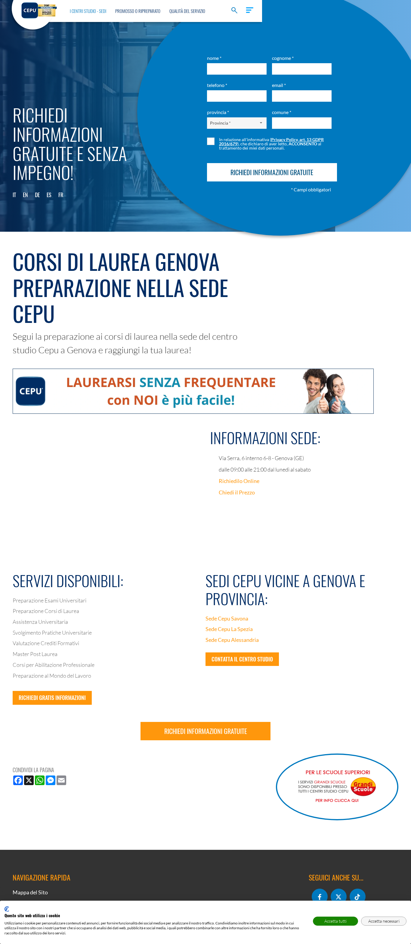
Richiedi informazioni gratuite (205, 731)
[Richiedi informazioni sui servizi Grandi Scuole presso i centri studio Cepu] (337, 787)
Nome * (214, 58)
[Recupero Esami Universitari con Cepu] (39, 9)
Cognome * (283, 58)
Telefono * (217, 85)
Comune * (281, 112)
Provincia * (218, 112)
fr (60, 195)
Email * (279, 85)
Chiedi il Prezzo (237, 492)
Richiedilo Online (239, 481)
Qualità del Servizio (187, 11)
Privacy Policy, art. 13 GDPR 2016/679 (271, 141)
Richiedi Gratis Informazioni (52, 697)
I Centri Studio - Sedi (88, 11)
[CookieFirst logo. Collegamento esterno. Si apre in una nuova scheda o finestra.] (7, 909)
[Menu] (250, 10)
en (25, 195)
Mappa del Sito (30, 892)
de (37, 195)
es (49, 195)
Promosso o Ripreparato (137, 11)
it (14, 195)
